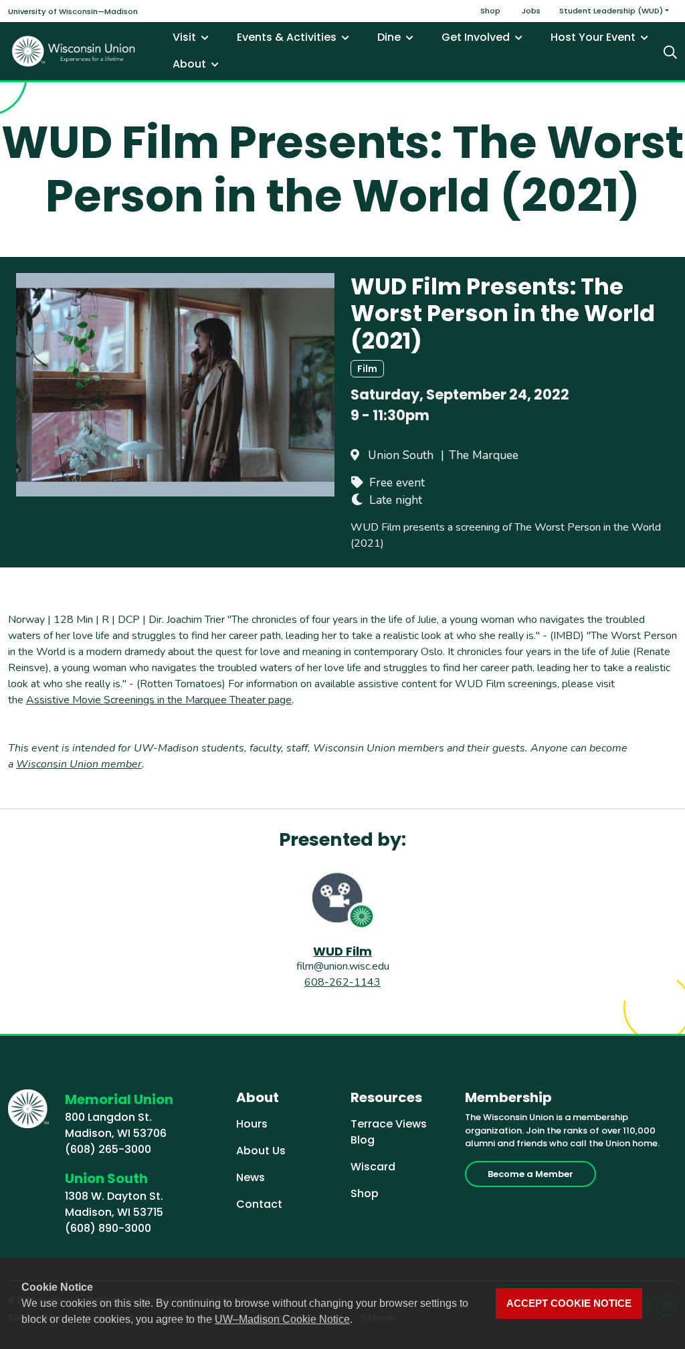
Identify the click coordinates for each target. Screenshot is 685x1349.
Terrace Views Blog (389, 1132)
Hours (252, 1124)
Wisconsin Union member (79, 764)
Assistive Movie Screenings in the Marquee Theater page (159, 700)
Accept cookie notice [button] (568, 1303)
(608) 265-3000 (108, 1149)
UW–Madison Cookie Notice (282, 1319)
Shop (490, 10)
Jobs (531, 10)
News (250, 1177)
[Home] (73, 51)
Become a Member (530, 1174)
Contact (259, 1204)
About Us (261, 1150)
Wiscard (373, 1166)
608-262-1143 (342, 982)
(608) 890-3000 (108, 1228)
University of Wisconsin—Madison (73, 11)
